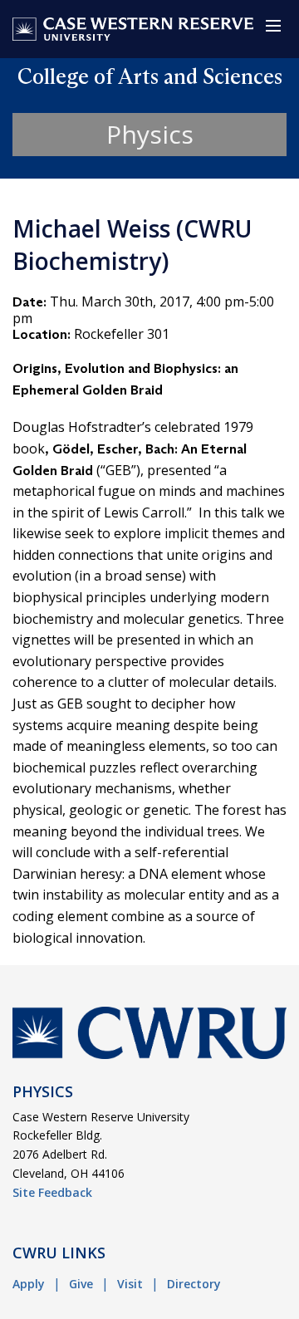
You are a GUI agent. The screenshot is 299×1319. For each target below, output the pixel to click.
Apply (28, 1284)
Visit (130, 1284)
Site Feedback (52, 1192)
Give (81, 1284)
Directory (194, 1284)
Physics (150, 134)
